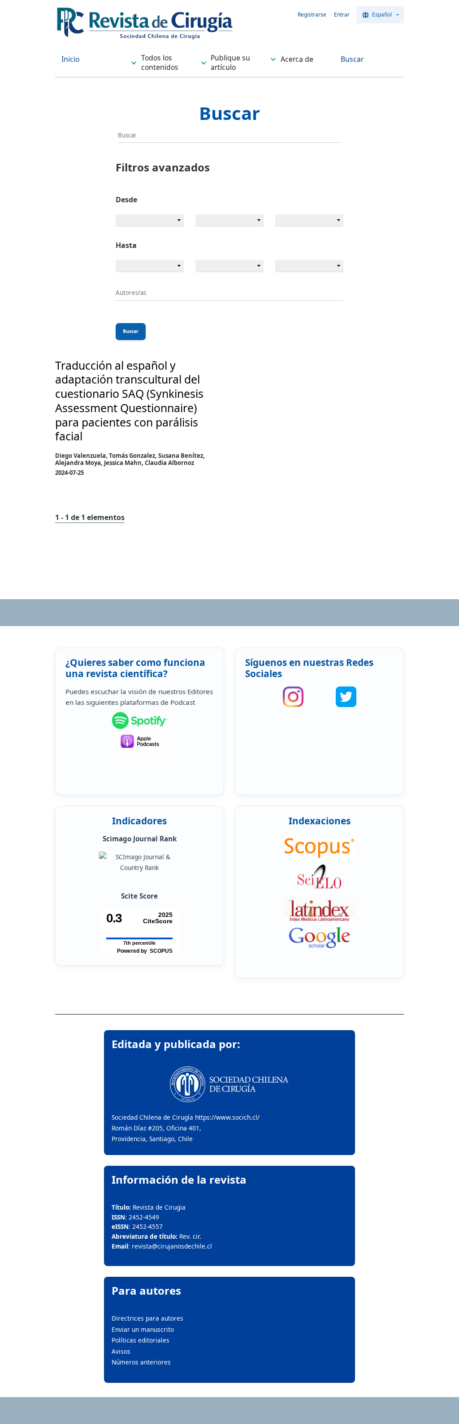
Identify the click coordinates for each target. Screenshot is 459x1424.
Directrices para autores (147, 1318)
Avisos (121, 1351)
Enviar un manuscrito (143, 1329)
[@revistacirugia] (293, 696)
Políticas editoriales (140, 1340)
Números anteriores (141, 1362)
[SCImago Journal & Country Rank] (139, 863)
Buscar (131, 331)
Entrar (342, 14)
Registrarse (312, 14)
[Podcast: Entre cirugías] (139, 741)
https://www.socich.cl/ (227, 1117)
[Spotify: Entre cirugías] (139, 720)
